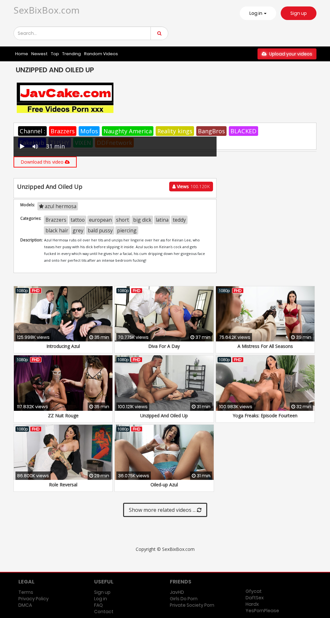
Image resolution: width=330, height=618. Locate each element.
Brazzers (63, 131)
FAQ (98, 605)
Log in (100, 598)
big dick (142, 219)
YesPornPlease (262, 610)
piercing (127, 230)
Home (21, 54)
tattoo (78, 219)
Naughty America (127, 131)
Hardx (252, 604)
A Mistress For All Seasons (265, 346)
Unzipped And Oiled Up (164, 415)
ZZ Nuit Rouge (63, 415)
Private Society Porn (192, 605)
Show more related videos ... (163, 509)
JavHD (177, 592)
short (122, 219)
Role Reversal (63, 484)
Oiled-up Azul (164, 484)
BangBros (211, 131)
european (100, 219)
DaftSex (255, 597)
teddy (179, 219)
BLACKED (243, 131)
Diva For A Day (164, 346)
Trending (71, 54)
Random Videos (101, 54)
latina (162, 219)
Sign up (298, 13)
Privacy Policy (33, 598)
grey (78, 230)
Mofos (89, 131)
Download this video (43, 162)
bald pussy (100, 230)
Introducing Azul (63, 346)
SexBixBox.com (47, 10)
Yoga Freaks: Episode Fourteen (265, 415)
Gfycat (254, 591)
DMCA (25, 605)
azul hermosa (60, 206)
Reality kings (174, 131)
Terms (25, 592)
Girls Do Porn (184, 598)
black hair (56, 230)
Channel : (32, 131)
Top (55, 54)
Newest (39, 54)
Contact (103, 611)
